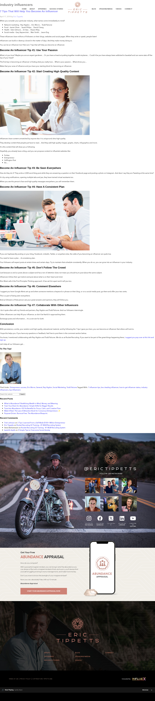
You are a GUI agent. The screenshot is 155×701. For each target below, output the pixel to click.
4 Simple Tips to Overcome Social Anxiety (34, 430)
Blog (94, 9)
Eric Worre (31, 387)
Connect (128, 9)
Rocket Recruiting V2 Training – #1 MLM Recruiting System (39, 425)
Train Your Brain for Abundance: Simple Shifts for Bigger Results (28, 405)
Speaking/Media (106, 9)
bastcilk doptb (9, 430)
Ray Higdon (47, 387)
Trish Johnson (9, 422)
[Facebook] (100, 518)
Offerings (42, 9)
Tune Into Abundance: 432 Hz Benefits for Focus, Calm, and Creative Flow (32, 408)
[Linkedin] (122, 518)
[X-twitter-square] (111, 518)
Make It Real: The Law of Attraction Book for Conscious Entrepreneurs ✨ (32, 410)
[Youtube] (133, 518)
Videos (119, 9)
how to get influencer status (129, 387)
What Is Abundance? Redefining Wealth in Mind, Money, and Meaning (31, 403)
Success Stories (56, 9)
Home (24, 9)
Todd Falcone (72, 387)
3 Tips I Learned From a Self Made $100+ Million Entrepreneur (41, 422)
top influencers (15, 389)
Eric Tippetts (9, 425)
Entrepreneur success (18, 387)
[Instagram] (89, 518)
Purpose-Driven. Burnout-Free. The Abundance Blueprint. (26, 413)
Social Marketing (59, 387)
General (39, 387)
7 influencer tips (94, 387)
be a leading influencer (110, 387)
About (32, 9)
